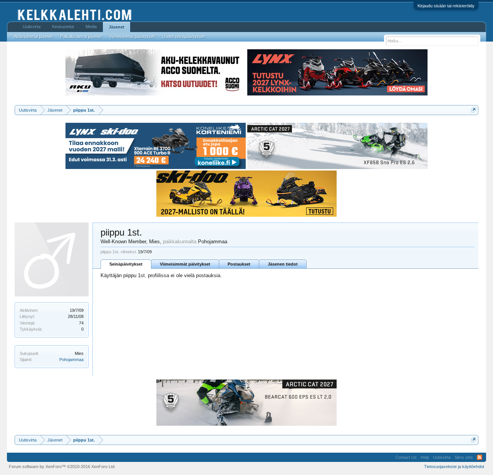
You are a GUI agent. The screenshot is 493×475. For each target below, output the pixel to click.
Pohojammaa (71, 359)
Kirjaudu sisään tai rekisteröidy (446, 5)
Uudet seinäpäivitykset (184, 36)
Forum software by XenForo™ (62, 466)
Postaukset (239, 264)
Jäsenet (116, 27)
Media (91, 26)
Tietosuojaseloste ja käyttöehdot (454, 466)
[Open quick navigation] (473, 109)
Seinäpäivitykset (126, 264)
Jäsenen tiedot (283, 264)
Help (425, 457)
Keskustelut (63, 26)
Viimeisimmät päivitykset (185, 264)
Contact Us (406, 457)
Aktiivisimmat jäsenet (33, 36)
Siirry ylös (463, 457)
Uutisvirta (31, 26)
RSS (479, 457)
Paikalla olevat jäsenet (81, 36)
